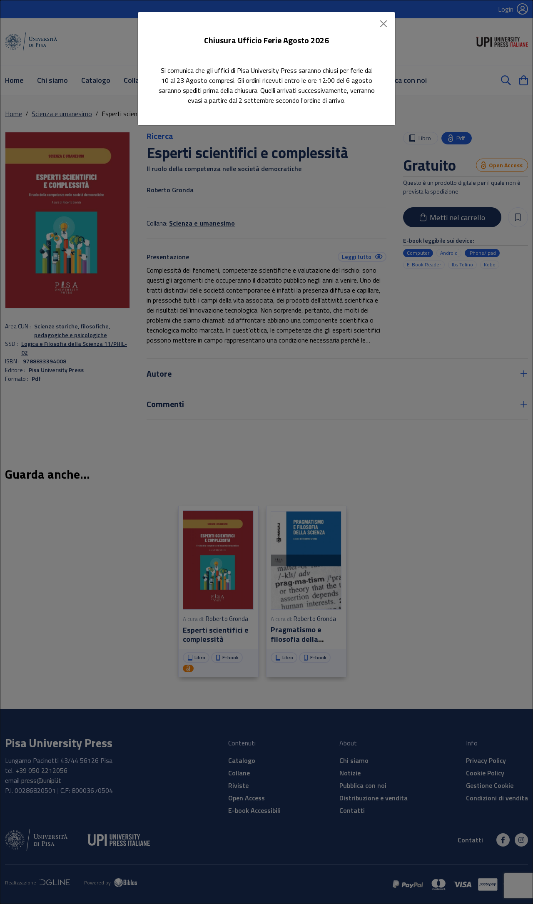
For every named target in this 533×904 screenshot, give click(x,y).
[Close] (383, 23)
